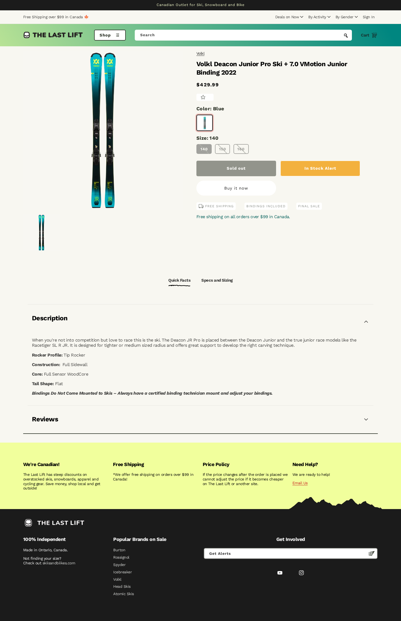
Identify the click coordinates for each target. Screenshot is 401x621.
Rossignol (121, 557)
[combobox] (243, 35)
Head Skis (121, 586)
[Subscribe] (372, 553)
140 (204, 149)
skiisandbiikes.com (59, 563)
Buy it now (236, 188)
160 (241, 149)
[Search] (346, 36)
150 (222, 149)
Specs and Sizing (216, 280)
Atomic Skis (123, 594)
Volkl (200, 53)
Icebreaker (122, 572)
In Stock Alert (320, 168)
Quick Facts (179, 280)
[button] (288, 17)
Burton (119, 550)
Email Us (300, 483)
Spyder (119, 564)
